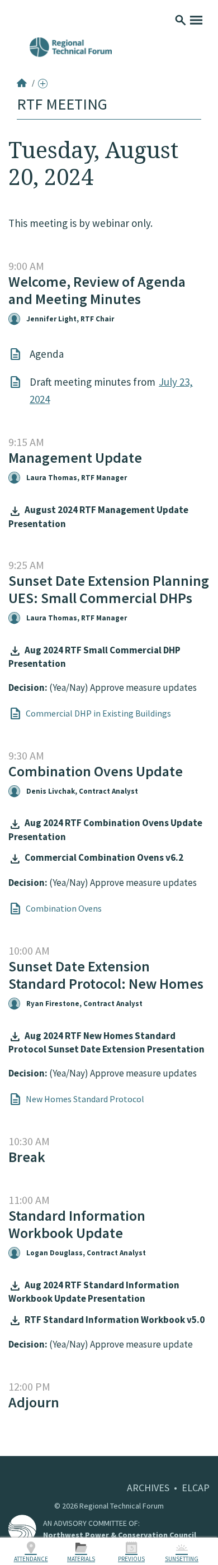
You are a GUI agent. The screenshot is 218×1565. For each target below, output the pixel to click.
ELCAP (196, 1487)
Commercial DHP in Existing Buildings (98, 713)
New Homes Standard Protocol (85, 1098)
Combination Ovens (64, 908)
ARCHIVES (148, 1487)
